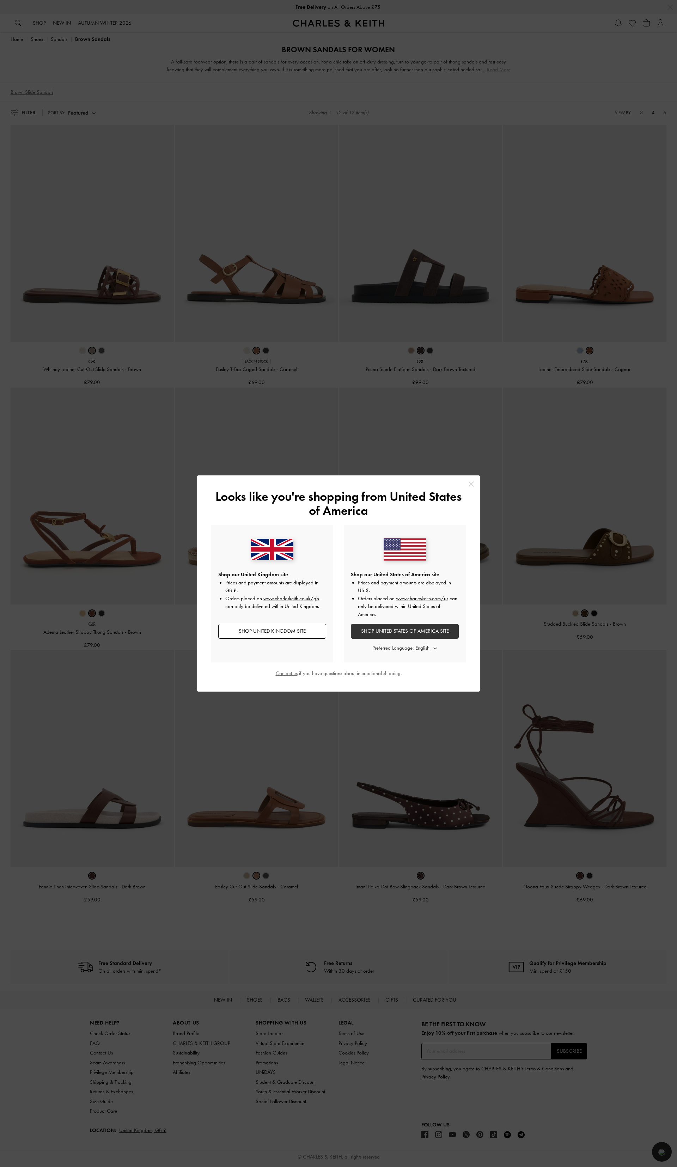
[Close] (471, 484)
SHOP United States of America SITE (405, 631)
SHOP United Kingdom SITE (272, 631)
